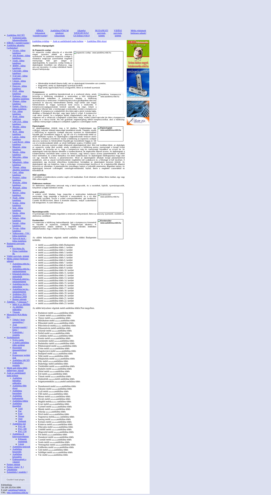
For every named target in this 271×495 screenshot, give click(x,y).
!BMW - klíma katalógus (19, 66)
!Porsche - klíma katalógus (19, 183)
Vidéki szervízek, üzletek (18, 256)
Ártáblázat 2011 (19, 294)
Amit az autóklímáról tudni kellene (16, 374)
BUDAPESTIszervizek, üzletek (101, 33)
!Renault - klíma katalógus (19, 188)
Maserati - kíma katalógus (19, 148)
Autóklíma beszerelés (17, 450)
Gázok (21, 444)
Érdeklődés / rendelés (18, 333)
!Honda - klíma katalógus (19, 127)
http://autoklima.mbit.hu (17, 492)
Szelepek (22, 421)
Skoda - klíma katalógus (18, 214)
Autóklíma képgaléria (17, 455)
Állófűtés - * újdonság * (17, 302)
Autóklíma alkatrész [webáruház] (16, 46)
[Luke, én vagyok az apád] (138, 124)
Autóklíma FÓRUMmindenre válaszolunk (59, 33)
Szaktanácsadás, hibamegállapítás (19, 39)
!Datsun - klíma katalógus (19, 102)
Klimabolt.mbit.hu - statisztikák (21, 275)
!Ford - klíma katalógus (18, 117)
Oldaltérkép (12, 469)
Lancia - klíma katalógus (18, 138)
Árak (14, 325)
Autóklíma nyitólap (40, 41)
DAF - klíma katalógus (18, 92)
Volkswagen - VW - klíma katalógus (21, 234)
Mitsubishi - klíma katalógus (20, 163)
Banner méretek (19, 299)
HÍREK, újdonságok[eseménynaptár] (40, 33)
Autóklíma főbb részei (97, 41)
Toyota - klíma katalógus (18, 229)
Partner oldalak (13, 464)
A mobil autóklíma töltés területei (20, 343)
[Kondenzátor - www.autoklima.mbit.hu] (110, 229)
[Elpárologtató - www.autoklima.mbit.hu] (110, 133)
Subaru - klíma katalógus (19, 219)
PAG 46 (21, 426)
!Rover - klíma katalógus (18, 193)
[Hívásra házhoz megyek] (138, 67)
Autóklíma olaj (19, 424)
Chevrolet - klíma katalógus (20, 72)
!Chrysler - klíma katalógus (20, 77)
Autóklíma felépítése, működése (17, 380)
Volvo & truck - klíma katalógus (19, 239)
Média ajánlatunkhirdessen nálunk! (138, 31)
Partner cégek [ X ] (15, 467)
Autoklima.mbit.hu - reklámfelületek (21, 270)
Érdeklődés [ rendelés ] (17, 472)
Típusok (16, 312)
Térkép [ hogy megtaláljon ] (18, 320)
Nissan (21, 416)
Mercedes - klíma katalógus (20, 158)
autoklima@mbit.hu (17, 490)
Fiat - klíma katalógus (17, 112)
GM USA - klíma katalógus (20, 122)
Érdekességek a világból (19, 460)
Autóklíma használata (17, 392)
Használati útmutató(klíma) (19, 348)
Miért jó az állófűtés (21, 304)
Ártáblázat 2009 (19, 297)
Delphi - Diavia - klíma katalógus (20, 107)
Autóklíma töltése (20, 401)
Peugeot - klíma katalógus (19, 178)
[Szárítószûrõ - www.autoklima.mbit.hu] (110, 203)
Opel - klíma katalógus (18, 173)
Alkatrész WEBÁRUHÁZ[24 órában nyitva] (81, 33)
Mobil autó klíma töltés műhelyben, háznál (17, 369)
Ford (20, 413)
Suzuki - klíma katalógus (18, 224)
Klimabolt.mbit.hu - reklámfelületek (21, 280)
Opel (20, 419)
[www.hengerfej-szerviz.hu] (138, 96)
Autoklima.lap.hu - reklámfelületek (20, 290)
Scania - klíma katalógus (18, 204)
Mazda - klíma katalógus (18, 153)
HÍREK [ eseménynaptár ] (18, 43)
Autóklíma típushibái (17, 404)
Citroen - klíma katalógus (19, 82)
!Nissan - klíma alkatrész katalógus (20, 168)
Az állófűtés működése (17, 308)
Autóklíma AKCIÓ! (16, 35)
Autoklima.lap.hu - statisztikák (20, 285)
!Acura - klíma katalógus (18, 51)
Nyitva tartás (18, 340)
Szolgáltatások (13, 337)
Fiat (19, 411)
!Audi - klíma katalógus (18, 61)
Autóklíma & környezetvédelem (20, 435)
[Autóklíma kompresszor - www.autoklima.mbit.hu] (110, 103)
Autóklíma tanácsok (21, 446)
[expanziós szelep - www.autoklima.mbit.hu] (98, 66)
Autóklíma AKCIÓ (21, 360)
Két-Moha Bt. (18, 248)
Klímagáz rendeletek (22, 440)
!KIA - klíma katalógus (18, 133)
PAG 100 (22, 429)
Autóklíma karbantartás (17, 397)
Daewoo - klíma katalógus (19, 87)
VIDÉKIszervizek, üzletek (117, 33)
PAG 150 (22, 431)
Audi (20, 408)
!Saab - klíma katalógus (18, 199)
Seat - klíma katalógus (17, 209)
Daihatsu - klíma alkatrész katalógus (20, 97)
